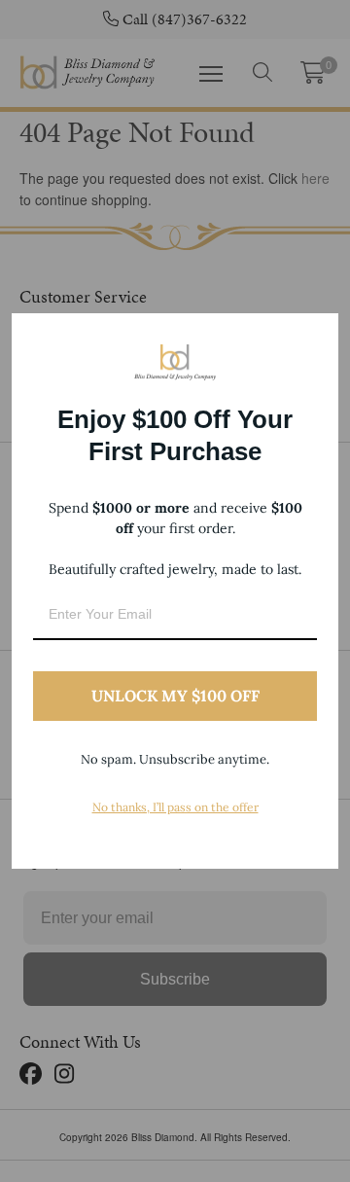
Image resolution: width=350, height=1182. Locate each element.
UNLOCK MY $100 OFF (175, 695)
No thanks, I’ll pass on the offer (175, 807)
